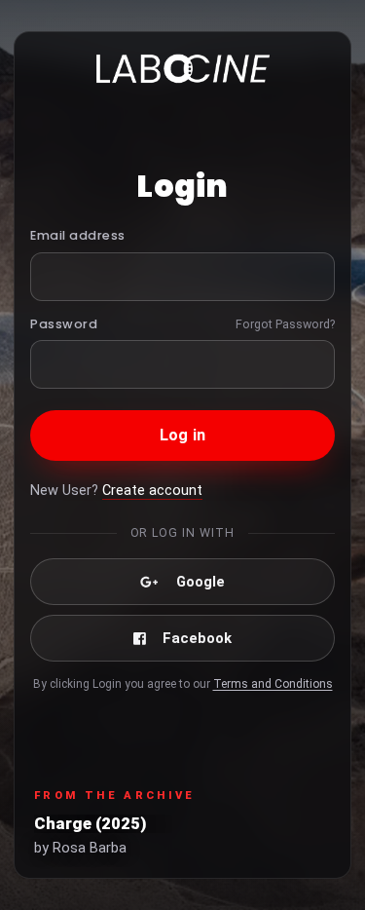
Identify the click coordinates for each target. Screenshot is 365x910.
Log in (182, 435)
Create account (152, 490)
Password (63, 324)
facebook (197, 638)
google (200, 581)
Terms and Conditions (273, 684)
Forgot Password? (285, 324)
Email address (78, 235)
